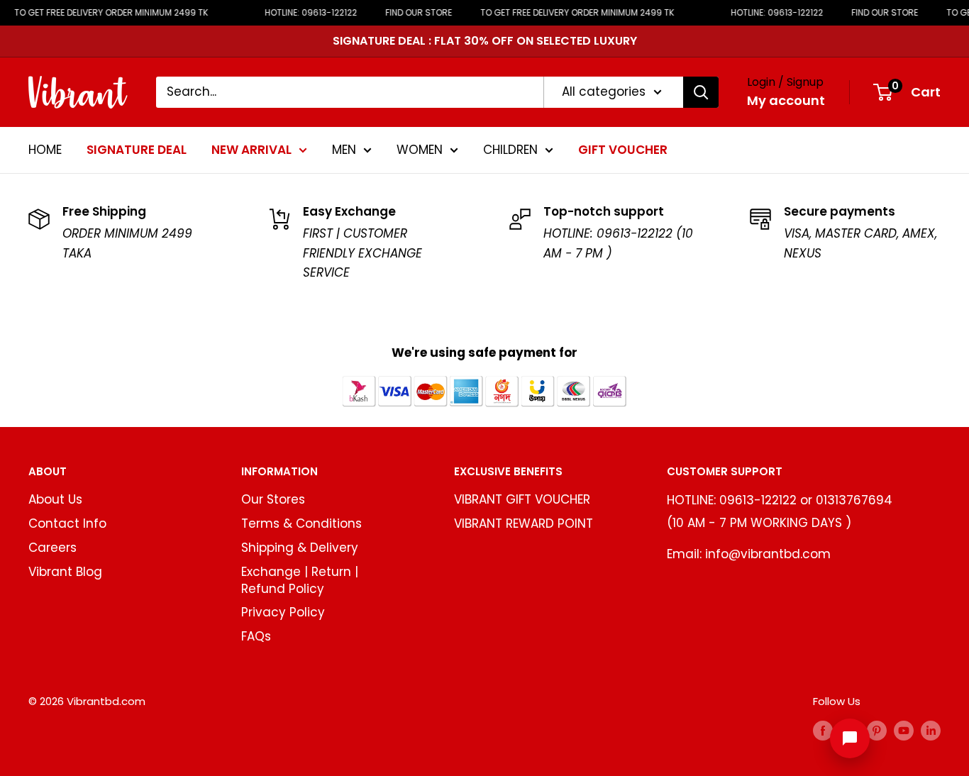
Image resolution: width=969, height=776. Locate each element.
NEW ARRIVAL (251, 148)
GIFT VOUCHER (623, 148)
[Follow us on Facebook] (823, 730)
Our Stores (273, 499)
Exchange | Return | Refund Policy (299, 580)
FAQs (256, 636)
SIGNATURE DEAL (137, 148)
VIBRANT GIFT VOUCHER (522, 499)
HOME (45, 148)
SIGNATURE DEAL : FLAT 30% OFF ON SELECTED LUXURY (485, 41)
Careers (52, 547)
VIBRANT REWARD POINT (523, 523)
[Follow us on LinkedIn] (931, 730)
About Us (55, 499)
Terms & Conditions (301, 523)
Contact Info (67, 523)
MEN (344, 148)
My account (786, 100)
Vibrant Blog (65, 571)
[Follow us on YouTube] (904, 730)
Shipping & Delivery (299, 547)
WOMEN (420, 148)
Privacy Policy (283, 612)
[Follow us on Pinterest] (877, 730)
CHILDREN (510, 148)
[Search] (701, 92)
